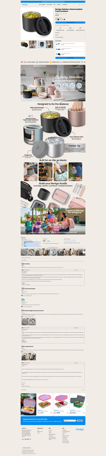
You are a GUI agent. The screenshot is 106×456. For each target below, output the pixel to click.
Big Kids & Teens (40, 431)
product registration (52, 437)
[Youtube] (27, 439)
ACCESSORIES (64, 4)
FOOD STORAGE (49, 4)
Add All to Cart (70, 57)
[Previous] (38, 1)
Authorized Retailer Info (66, 431)
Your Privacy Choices (65, 442)
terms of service (65, 439)
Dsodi (22, 347)
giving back (51, 435)
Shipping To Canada (65, 435)
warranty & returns (65, 441)
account (50, 431)
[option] (37, 23)
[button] (65, 241)
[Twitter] (30, 439)
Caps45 (22, 265)
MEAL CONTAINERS (42, 4)
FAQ (63, 434)
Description (57, 32)
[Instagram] (22, 439)
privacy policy (64, 438)
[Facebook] (25, 439)
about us (50, 430)
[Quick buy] (84, 44)
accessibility (64, 430)
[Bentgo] (25, 4)
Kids (38, 430)
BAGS (54, 4)
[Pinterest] (29, 439)
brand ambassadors (52, 434)
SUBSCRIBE (80, 420)
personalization (64, 437)
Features (56, 34)
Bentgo (25, 453)
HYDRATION (59, 4)
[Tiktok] (24, 439)
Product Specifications (59, 37)
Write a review (65, 13)
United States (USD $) (26, 447)
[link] (49, 241)
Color (58, 17)
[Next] (68, 1)
